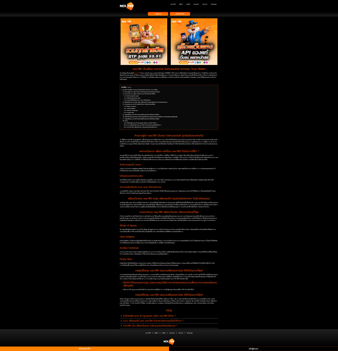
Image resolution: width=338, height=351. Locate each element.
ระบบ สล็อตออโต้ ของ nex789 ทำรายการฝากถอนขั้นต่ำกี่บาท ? (153, 320)
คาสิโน (188, 4)
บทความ (204, 4)
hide (129, 87)
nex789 (173, 4)
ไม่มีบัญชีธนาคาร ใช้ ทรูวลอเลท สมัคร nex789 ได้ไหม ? (149, 316)
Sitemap (214, 4)
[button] (169, 316)
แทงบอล (196, 4)
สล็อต (181, 4)
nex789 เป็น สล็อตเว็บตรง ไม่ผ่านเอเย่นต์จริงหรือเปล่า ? (150, 325)
